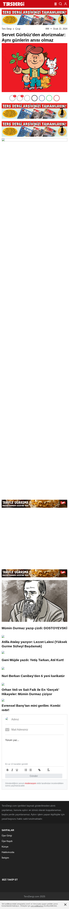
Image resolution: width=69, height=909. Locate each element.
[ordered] (25, 770)
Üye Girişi (7, 835)
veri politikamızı (37, 906)
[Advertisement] (34, 468)
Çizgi (17, 29)
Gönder (34, 775)
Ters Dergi (7, 29)
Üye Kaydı (7, 841)
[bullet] (30, 770)
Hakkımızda (8, 852)
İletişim (5, 857)
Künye (5, 846)
